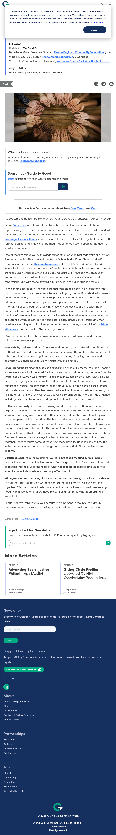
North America (30, 518)
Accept (94, 29)
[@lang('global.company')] (5, 4)
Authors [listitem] (8, 744)
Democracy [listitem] (10, 777)
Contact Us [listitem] (10, 753)
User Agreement (58, 830)
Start (11, 178)
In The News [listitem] (10, 710)
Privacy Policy (58, 826)
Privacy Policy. (96, 22)
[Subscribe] (108, 543)
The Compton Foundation (57, 56)
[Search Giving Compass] (102, 4)
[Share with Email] (111, 84)
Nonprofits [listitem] (9, 739)
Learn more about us (32, 161)
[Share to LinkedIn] (96, 84)
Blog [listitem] (6, 706)
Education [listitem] (9, 781)
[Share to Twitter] (104, 84)
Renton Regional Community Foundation (79, 52)
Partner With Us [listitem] (12, 748)
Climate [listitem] (8, 772)
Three (80, 208)
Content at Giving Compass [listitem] (19, 715)
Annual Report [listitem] (11, 719)
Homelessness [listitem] (11, 786)
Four (93, 208)
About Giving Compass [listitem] (16, 701)
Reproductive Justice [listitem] (15, 791)
